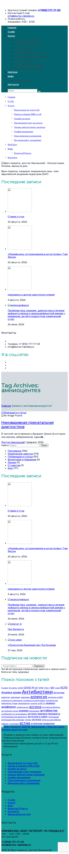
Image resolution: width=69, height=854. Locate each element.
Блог (10, 468)
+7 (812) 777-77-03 (49, 10)
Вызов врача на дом (19, 814)
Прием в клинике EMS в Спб (28, 44)
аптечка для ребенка (51, 720)
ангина (35, 707)
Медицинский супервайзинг (28, 68)
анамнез (50, 703)
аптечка (36, 719)
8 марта (4, 688)
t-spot (57, 688)
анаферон (8, 707)
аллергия (38, 697)
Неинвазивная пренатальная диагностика (27, 424)
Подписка (38, 666)
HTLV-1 (47, 688)
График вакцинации (24, 60)
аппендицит (53, 717)
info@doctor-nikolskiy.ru (21, 16)
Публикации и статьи (13, 412)
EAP (36, 688)
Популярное (15, 450)
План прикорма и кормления (29, 64)
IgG (52, 687)
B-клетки (13, 688)
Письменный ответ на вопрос (29, 52)
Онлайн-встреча (22, 48)
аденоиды (25, 697)
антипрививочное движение (14, 717)
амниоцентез (24, 703)
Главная (12, 27)
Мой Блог (13, 72)
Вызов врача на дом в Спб (27, 40)
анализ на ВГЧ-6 (37, 703)
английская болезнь (51, 707)
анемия (24, 710)
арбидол (5, 724)
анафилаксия (23, 707)
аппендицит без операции (13, 720)
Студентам (14, 465)
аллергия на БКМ (55, 697)
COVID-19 (29, 687)
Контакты (13, 84)
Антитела (58, 692)
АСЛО (64, 687)
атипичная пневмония (43, 723)
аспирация (14, 724)
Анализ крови (11, 692)
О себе (11, 32)
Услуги (11, 36)
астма (24, 723)
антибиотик (49, 710)
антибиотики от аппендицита (14, 714)
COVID (20, 688)
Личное (12, 462)
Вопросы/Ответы (23, 80)
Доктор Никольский (13, 442)
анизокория (34, 711)
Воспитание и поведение (22, 459)
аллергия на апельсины (12, 701)
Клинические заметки (20, 453)
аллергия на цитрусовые (34, 701)
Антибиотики (37, 692)
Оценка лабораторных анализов (31, 56)
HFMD (41, 688)
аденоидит (15, 697)
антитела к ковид (38, 716)
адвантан (5, 697)
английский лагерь (9, 711)
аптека (28, 720)
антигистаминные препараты (44, 713)
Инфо (10, 76)
